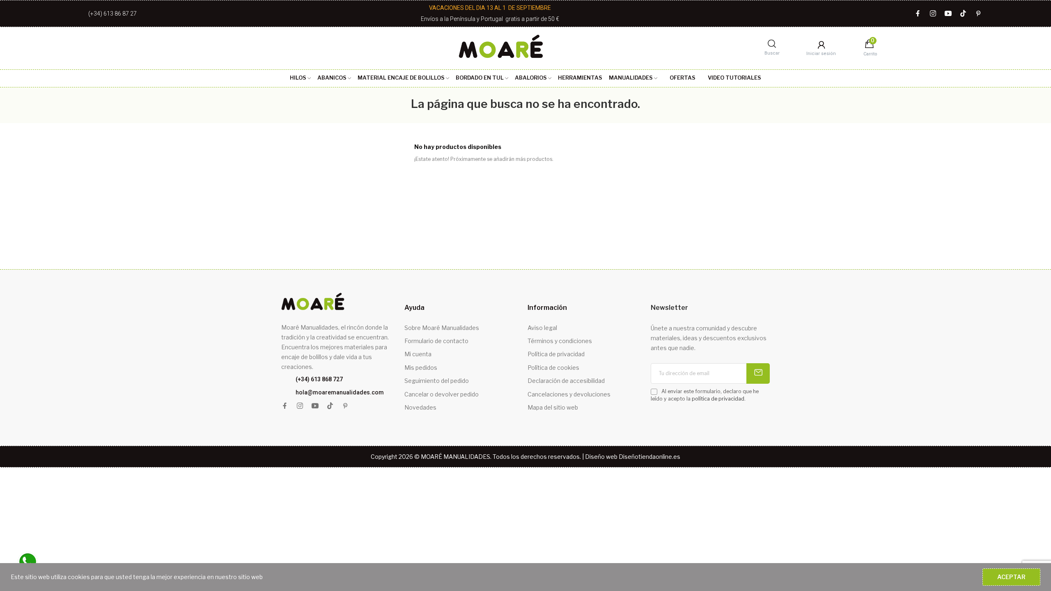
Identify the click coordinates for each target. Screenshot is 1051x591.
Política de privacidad (556, 353)
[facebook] (917, 14)
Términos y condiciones (560, 340)
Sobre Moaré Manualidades (441, 327)
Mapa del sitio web (553, 407)
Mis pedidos (420, 367)
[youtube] (948, 14)
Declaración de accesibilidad (566, 380)
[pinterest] (978, 14)
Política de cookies (553, 367)
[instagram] (932, 14)
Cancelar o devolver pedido (441, 394)
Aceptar (1011, 576)
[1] (758, 373)
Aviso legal (542, 327)
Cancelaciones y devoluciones (569, 394)
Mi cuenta (417, 353)
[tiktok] (963, 14)
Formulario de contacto (436, 340)
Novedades (420, 407)
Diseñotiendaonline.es (649, 456)
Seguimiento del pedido (436, 380)
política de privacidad (718, 399)
